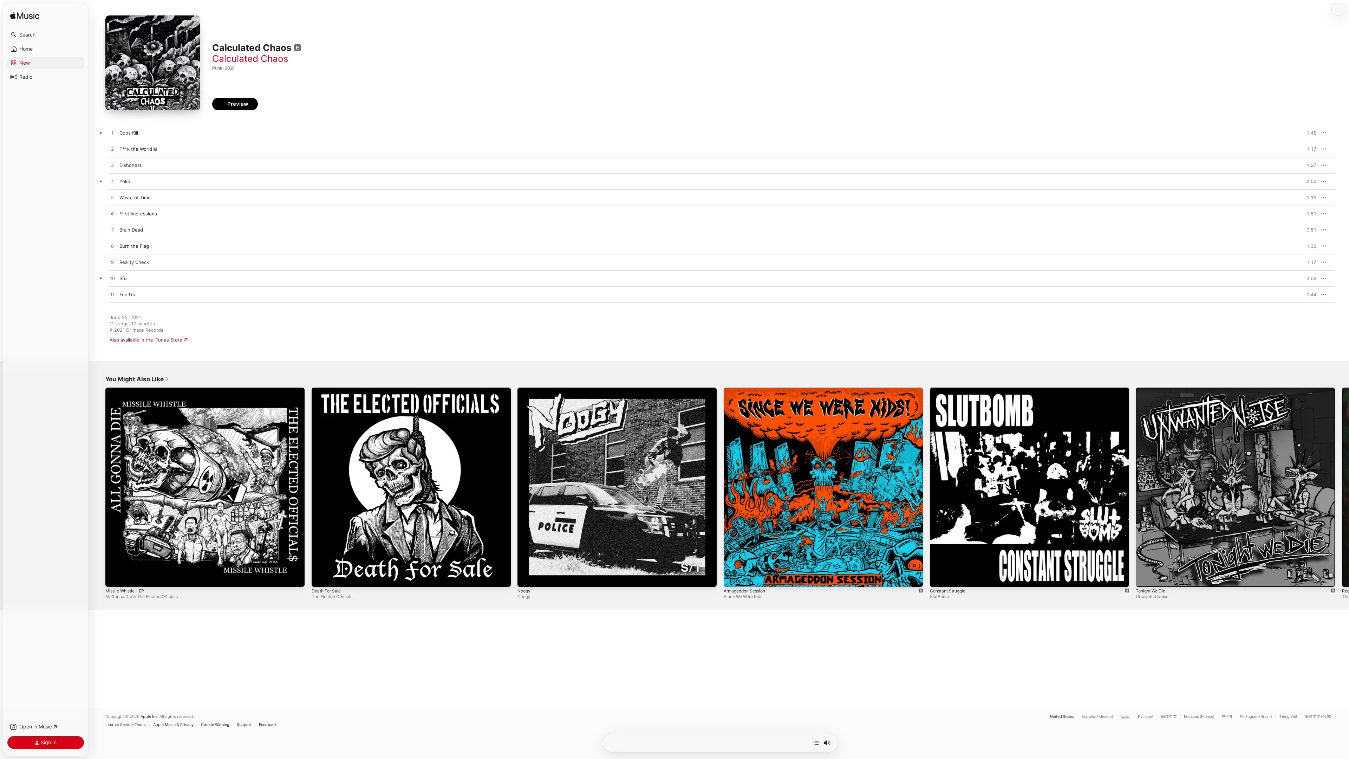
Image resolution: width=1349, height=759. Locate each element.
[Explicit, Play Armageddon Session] (732, 578)
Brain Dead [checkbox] (131, 230)
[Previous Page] (98, 487)
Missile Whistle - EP (127, 390)
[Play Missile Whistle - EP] (114, 578)
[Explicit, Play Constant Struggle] (938, 578)
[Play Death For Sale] (320, 578)
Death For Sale (328, 390)
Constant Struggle (950, 390)
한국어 (1227, 717)
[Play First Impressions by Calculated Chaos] (112, 214)
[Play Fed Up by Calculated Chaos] (112, 295)
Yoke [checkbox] (124, 181)
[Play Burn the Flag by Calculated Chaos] (112, 246)
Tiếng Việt (1288, 717)
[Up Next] (816, 743)
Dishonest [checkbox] (130, 165)
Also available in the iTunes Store (146, 340)
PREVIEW (1308, 133)
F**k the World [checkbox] (135, 149)
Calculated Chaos (250, 58)
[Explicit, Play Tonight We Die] (1144, 578)
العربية (1125, 717)
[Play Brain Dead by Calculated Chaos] (112, 230)
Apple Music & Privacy (173, 725)
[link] (137, 379)
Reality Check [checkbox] (134, 262)
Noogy (524, 390)
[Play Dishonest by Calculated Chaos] (112, 165)
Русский (1146, 717)
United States (1062, 717)
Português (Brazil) (1256, 717)
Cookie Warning (215, 725)
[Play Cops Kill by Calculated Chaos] (112, 133)
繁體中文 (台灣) (1318, 717)
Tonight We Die (1152, 390)
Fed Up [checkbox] (127, 294)
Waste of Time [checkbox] (135, 197)
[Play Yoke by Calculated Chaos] (112, 182)
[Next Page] (1342, 487)
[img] (24, 16)
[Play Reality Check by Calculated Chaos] (112, 262)
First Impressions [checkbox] (138, 213)
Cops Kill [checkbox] (128, 133)
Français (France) (1199, 717)
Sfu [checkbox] (123, 278)
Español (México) (1097, 717)
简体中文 (1169, 717)
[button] (46, 35)
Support (244, 725)
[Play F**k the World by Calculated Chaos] (112, 149)
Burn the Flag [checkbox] (134, 246)
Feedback (267, 725)
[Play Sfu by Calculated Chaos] (112, 278)
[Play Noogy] (526, 578)
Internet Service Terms (125, 725)
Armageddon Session (747, 390)
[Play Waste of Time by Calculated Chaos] (112, 198)
